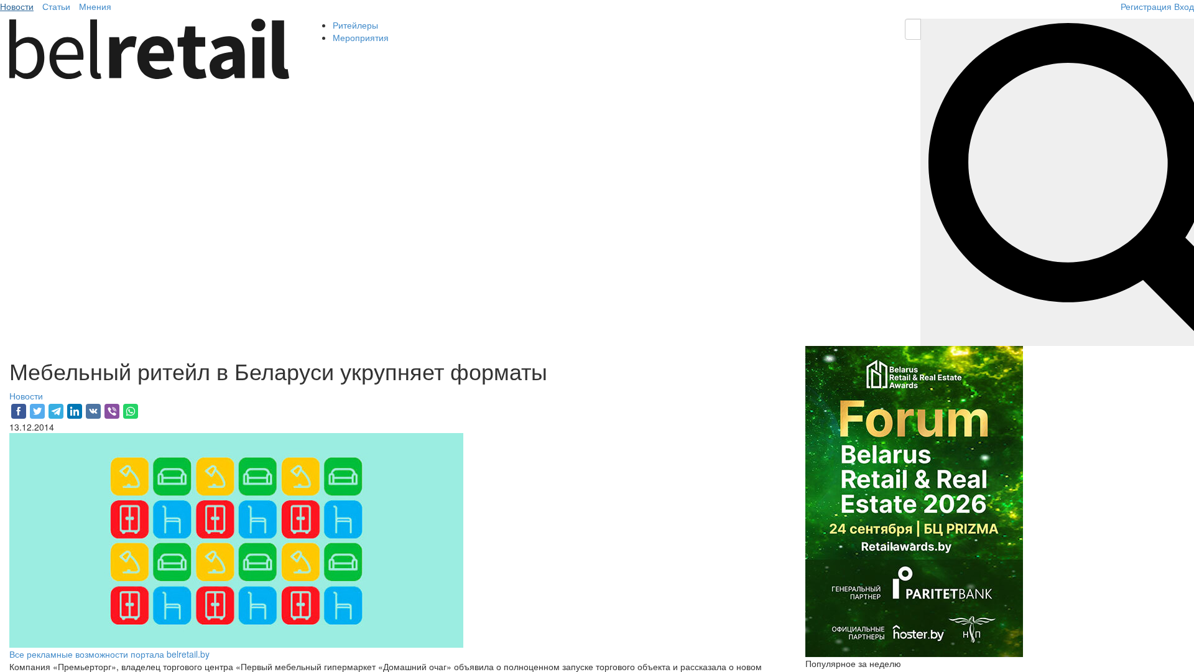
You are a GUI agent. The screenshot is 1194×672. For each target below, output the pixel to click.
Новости (17, 6)
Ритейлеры (355, 25)
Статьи (56, 6)
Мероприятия (361, 37)
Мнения (95, 6)
